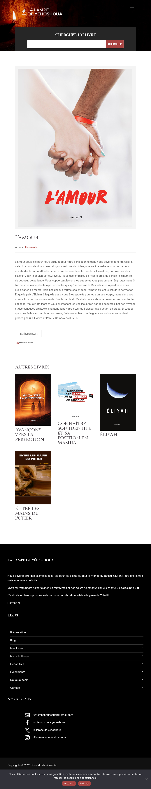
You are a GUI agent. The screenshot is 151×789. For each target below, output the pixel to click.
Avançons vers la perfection (29, 435)
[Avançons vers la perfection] (33, 400)
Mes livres (16, 648)
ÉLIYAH (108, 435)
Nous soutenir (19, 680)
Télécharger (28, 334)
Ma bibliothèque (19, 656)
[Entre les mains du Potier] (33, 477)
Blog (13, 640)
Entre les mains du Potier (27, 513)
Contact (15, 687)
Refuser (84, 783)
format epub (26, 342)
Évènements (17, 672)
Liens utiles (17, 664)
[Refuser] (146, 779)
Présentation (18, 632)
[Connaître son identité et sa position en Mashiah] (76, 396)
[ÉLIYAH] (118, 402)
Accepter (69, 783)
